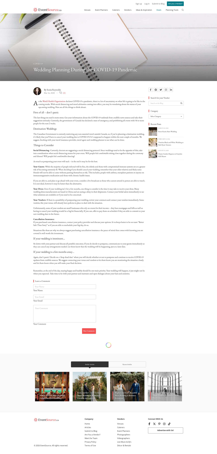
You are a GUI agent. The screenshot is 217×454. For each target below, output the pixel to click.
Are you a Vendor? (175, 4)
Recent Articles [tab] (127, 364)
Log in (147, 3)
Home (87, 424)
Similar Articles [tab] (89, 364)
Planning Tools (172, 10)
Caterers (116, 10)
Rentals (128, 445)
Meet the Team (91, 438)
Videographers (123, 438)
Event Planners (101, 10)
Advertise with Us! (165, 430)
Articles (88, 427)
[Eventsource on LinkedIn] (171, 90)
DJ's (129, 442)
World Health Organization (54, 101)
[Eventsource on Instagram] (166, 90)
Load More (108, 345)
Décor (119, 445)
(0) (64, 93)
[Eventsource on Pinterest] (156, 90)
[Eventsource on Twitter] (161, 90)
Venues (87, 10)
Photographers (123, 434)
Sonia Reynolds (54, 89)
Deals (159, 10)
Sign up (139, 3)
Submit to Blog (158, 3)
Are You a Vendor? (92, 434)
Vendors (127, 10)
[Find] (181, 103)
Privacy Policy (90, 442)
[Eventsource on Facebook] (151, 90)
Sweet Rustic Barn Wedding (167, 131)
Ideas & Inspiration (144, 10)
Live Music (121, 442)
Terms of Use (90, 445)
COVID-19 (38, 63)
